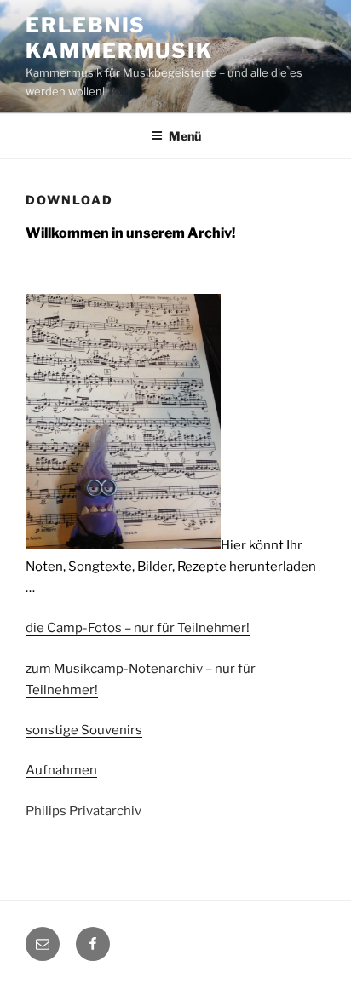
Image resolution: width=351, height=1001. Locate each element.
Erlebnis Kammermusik (119, 38)
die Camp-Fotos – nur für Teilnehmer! (138, 628)
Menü (185, 136)
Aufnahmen (61, 770)
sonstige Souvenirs (84, 730)
